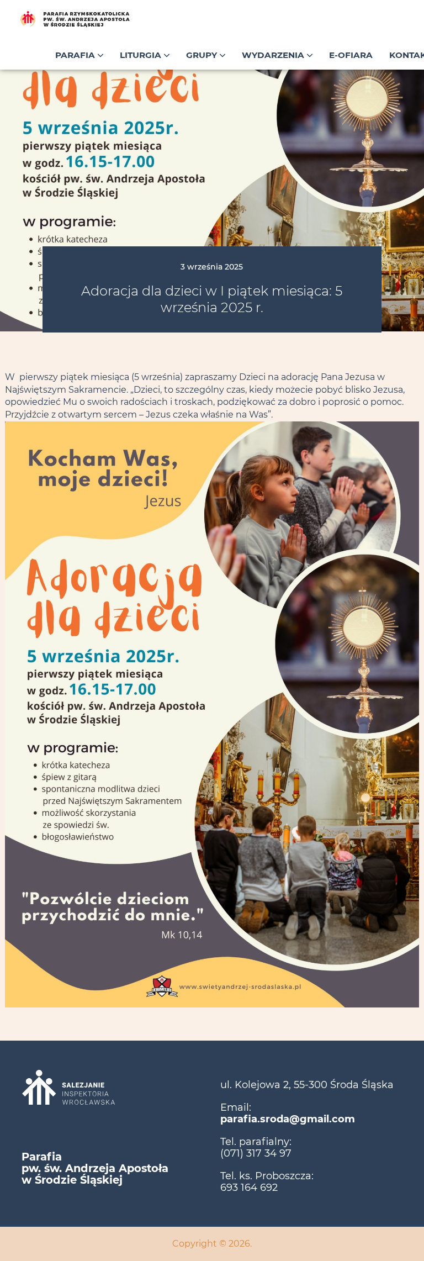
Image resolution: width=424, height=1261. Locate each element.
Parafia (76, 55)
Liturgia (141, 55)
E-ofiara (351, 55)
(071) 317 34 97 (256, 1153)
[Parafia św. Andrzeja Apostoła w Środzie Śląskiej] (99, 19)
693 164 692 (249, 1187)
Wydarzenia (274, 55)
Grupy (202, 55)
